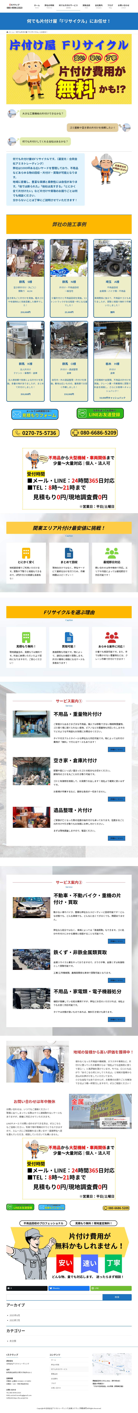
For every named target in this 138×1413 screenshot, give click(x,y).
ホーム (53, 1360)
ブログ (53, 1383)
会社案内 (54, 1379)
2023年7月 (15, 1320)
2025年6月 (15, 1315)
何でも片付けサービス (59, 1369)
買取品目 (54, 1374)
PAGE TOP (132, 1368)
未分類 (13, 1341)
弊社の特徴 (55, 1365)
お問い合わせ (56, 1388)
